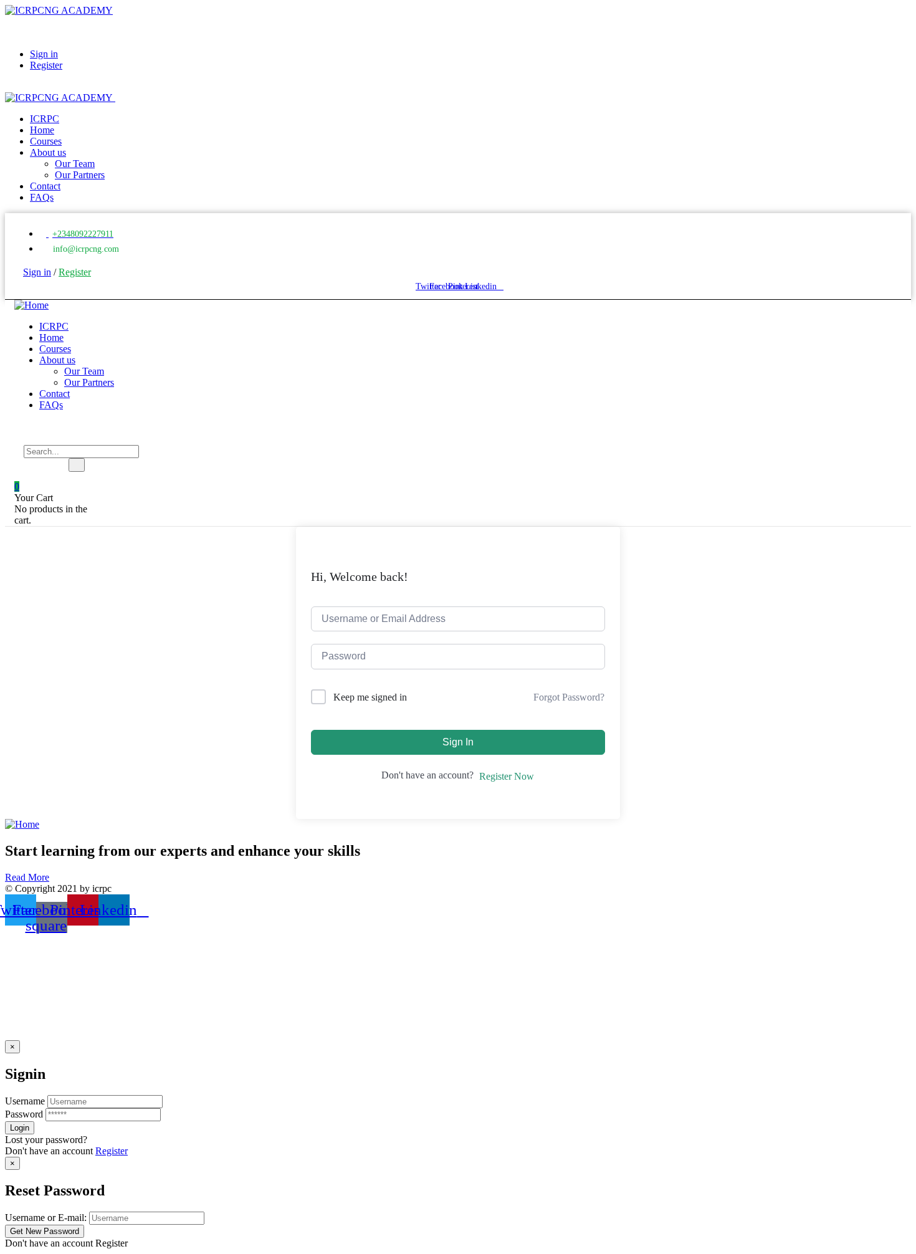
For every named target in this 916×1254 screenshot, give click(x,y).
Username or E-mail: (46, 1217)
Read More (27, 877)
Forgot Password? (568, 697)
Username (25, 1101)
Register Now (506, 776)
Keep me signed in (370, 697)
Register (111, 1151)
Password (24, 1114)
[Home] (31, 305)
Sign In (458, 742)
